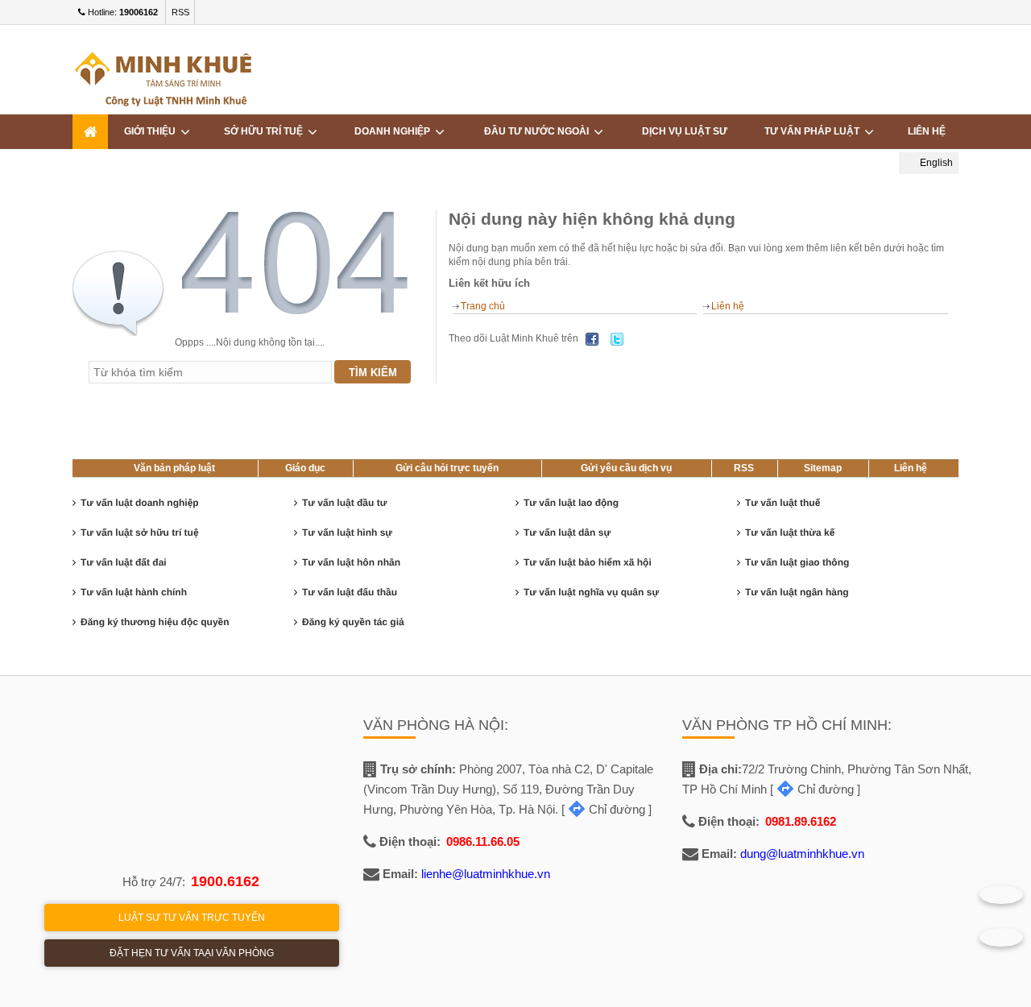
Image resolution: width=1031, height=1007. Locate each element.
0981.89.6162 (800, 821)
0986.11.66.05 (483, 841)
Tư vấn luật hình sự (347, 532)
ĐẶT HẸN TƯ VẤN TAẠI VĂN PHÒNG (192, 953)
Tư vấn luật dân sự (567, 532)
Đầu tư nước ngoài (539, 131)
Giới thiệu (152, 131)
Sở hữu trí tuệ (266, 131)
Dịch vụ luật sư (684, 131)
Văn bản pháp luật (174, 468)
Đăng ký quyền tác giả (353, 622)
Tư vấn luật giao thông (797, 562)
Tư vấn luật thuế (782, 502)
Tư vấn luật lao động (571, 502)
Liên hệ (727, 306)
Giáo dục (305, 468)
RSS (180, 12)
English (935, 162)
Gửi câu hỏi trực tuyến (447, 468)
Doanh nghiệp (394, 131)
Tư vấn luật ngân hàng (797, 592)
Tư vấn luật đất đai (124, 562)
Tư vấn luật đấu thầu (349, 592)
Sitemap (823, 468)
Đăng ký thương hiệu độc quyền (155, 622)
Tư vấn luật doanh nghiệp (140, 502)
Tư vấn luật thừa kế (789, 532)
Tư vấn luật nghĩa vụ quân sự (591, 592)
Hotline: (121, 12)
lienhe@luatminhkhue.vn (485, 874)
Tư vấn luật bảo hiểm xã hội (588, 562)
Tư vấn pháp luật (814, 131)
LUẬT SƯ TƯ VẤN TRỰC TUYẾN (191, 917)
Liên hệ (927, 131)
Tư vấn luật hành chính (134, 592)
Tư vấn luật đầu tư (344, 502)
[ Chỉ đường (603, 809)
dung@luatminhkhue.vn (802, 853)
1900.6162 (225, 881)
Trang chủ (483, 306)
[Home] (90, 131)
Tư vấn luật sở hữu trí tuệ (140, 532)
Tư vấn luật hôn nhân (351, 562)
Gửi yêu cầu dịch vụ (626, 468)
